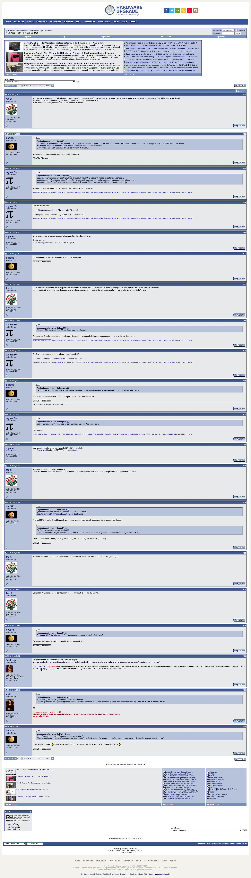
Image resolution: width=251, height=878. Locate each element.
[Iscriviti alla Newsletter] (177, 10)
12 (33, 86)
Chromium (213, 772)
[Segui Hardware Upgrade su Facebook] (166, 10)
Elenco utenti (166, 37)
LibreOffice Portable (216, 778)
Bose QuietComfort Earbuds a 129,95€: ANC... (181, 785)
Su (246, 843)
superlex (10, 236)
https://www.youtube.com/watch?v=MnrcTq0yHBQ (54, 242)
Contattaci (201, 843)
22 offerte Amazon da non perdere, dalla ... (180, 783)
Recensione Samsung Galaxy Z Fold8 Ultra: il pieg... (34, 796)
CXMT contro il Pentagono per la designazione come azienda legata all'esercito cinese (160, 51)
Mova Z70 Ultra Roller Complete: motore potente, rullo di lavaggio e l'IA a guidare (64, 43)
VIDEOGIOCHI (41, 21)
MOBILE (30, 21)
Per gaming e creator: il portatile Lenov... (179, 772)
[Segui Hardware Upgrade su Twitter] (171, 10)
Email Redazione (136, 874)
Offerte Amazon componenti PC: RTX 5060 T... (181, 791)
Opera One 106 (214, 781)
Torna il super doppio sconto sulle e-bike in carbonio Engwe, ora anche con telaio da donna (162, 68)
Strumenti (239, 91)
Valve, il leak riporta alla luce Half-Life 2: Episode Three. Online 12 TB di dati (156, 46)
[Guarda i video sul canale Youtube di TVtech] (189, 10)
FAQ (63, 37)
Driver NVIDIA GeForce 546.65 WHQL (222, 789)
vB (13, 824)
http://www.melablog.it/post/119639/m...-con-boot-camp (56, 450)
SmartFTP (213, 791)
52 (36, 86)
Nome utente (217, 30)
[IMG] (14, 828)
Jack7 (9, 98)
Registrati (27, 37)
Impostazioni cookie (162, 874)
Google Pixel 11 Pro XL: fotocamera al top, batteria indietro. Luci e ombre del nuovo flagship (69, 63)
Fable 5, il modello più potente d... (177, 795)
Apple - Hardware (46, 30)
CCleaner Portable (215, 783)
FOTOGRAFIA (55, 21)
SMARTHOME (104, 21)
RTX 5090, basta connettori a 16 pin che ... (180, 776)
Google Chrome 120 (216, 796)
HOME (8, 21)
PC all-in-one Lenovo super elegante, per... (180, 796)
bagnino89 (11, 172)
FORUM (116, 21)
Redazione (124, 874)
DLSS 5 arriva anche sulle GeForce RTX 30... (181, 779)
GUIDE (124, 21)
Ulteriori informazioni (170, 868)
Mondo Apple (33, 30)
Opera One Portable (216, 779)
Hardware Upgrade (214, 843)
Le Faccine (9, 826)
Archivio (225, 843)
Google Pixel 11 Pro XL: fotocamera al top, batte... (33, 783)
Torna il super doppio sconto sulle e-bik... (179, 789)
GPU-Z (211, 774)
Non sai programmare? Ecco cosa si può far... (32, 789)
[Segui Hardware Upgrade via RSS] (183, 10)
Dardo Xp (11, 660)
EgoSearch (221, 37)
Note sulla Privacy (237, 843)
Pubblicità (107, 874)
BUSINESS (140, 860)
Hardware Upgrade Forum (17, 30)
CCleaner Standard (216, 785)
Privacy (99, 874)
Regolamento (106, 37)
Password (216, 33)
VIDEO (164, 860)
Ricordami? (242, 30)
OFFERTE (133, 21)
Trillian (211, 793)
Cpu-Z (211, 787)
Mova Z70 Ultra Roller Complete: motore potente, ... (34, 769)
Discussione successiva (134, 764)
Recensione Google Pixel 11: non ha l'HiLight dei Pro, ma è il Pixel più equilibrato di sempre (69, 53)
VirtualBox (212, 798)
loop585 (10, 137)
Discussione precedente (116, 764)
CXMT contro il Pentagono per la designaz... (180, 778)
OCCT (211, 776)
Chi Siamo (85, 874)
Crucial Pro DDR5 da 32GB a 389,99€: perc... (181, 793)
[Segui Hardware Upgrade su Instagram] (195, 10)
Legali (92, 874)
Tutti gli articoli (11, 75)
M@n (8, 694)
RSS (145, 874)
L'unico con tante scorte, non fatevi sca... (179, 787)
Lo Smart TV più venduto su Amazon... (178, 798)
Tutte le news (129, 75)
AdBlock (115, 874)
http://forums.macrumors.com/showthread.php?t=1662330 (57, 358)
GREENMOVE (90, 21)
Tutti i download (212, 804)
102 (40, 86)
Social (151, 874)
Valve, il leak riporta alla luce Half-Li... (178, 774)
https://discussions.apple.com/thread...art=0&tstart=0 (55, 210)
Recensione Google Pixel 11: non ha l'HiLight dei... (33, 776)
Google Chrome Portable (218, 795)
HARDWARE (19, 21)
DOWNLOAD (128, 860)
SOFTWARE (68, 21)
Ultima (47, 86)
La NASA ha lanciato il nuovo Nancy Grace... (181, 781)
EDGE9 (79, 21)
